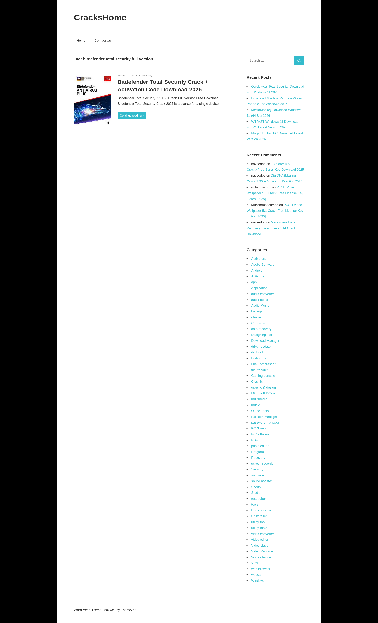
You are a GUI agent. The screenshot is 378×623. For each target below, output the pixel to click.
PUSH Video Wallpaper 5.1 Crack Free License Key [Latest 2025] (275, 193)
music (255, 405)
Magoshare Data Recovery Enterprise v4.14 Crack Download (271, 228)
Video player (260, 545)
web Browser (260, 569)
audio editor (259, 300)
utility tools (259, 528)
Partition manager (264, 417)
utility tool (258, 522)
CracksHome (100, 17)
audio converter (262, 294)
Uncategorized (261, 510)
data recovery (261, 329)
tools (254, 504)
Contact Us (102, 40)
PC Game (258, 428)
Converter (258, 323)
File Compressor (263, 364)
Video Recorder (262, 551)
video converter (262, 534)
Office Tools (260, 411)
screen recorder (263, 463)
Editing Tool (259, 358)
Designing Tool (262, 335)
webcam (257, 575)
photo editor (260, 446)
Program (257, 452)
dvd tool (257, 352)
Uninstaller (259, 516)
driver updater (261, 346)
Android (256, 270)
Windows (258, 580)
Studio (255, 493)
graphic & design (263, 387)
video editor (259, 539)
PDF (254, 440)
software (257, 475)
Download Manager (265, 341)
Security (147, 75)
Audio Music (260, 305)
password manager (265, 422)
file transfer (259, 370)
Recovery (258, 458)
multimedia (259, 399)
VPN (254, 563)
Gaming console (263, 376)
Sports (256, 487)
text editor (258, 498)
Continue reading (131, 115)
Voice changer (261, 557)
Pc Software (260, 434)
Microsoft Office (263, 393)
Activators (258, 259)
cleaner (256, 317)
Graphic (257, 381)
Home (81, 40)
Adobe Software (262, 264)
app (254, 282)
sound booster (261, 481)
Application (259, 288)
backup (256, 311)
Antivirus (257, 276)
